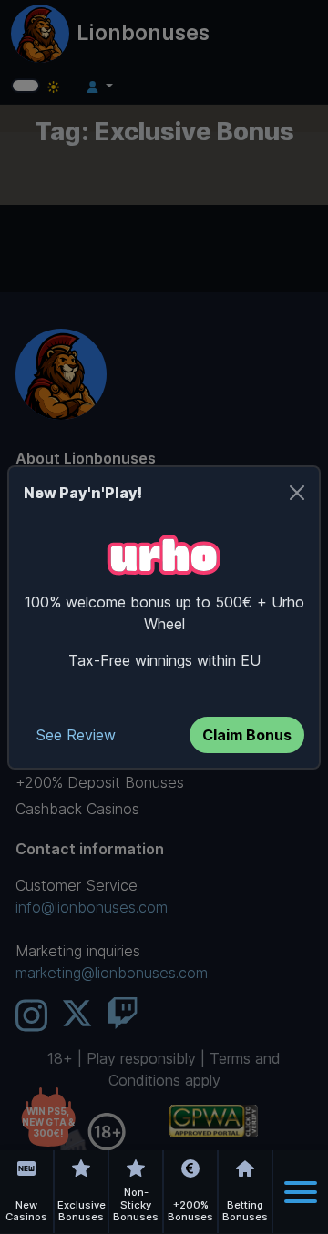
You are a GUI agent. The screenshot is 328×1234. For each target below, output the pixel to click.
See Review (76, 735)
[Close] (297, 492)
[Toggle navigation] (300, 1192)
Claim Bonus (247, 735)
